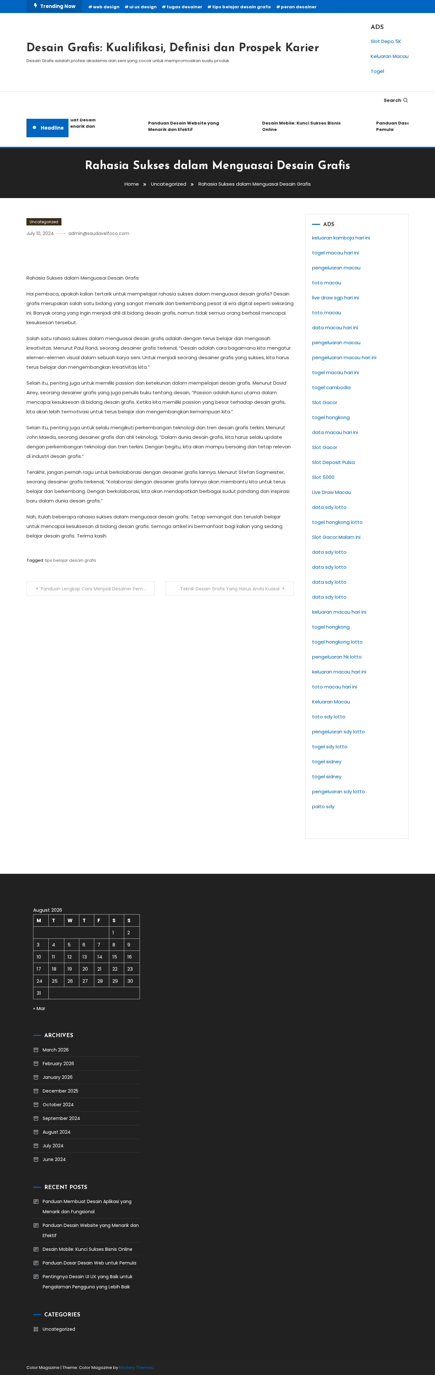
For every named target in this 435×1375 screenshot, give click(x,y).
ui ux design (143, 7)
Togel (377, 71)
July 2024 (53, 1146)
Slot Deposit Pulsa (333, 462)
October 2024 (58, 1104)
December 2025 (60, 1091)
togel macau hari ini (335, 372)
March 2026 (56, 1050)
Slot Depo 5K (386, 41)
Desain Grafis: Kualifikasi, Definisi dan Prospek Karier (172, 48)
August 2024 (57, 1132)
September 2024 (61, 1118)
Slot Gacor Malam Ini (336, 537)
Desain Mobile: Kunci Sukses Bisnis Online (294, 126)
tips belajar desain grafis (241, 7)
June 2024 (54, 1159)
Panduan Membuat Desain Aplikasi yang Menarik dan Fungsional (87, 1206)
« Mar (39, 1008)
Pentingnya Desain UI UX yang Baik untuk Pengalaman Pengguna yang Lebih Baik (87, 1281)
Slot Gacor (324, 402)
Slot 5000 (323, 477)
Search (392, 100)
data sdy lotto (329, 507)
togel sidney (326, 761)
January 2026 (58, 1077)
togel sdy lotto (329, 746)
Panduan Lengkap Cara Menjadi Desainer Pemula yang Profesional (98, 589)
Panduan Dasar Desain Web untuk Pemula (89, 1263)
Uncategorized (44, 221)
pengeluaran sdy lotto (338, 731)
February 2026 (58, 1063)
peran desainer (299, 7)
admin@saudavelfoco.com (98, 233)
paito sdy (323, 806)
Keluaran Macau (390, 56)
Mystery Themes (136, 1367)
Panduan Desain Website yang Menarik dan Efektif (176, 126)
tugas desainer (184, 7)
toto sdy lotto (329, 716)
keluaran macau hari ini (339, 671)
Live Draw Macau (331, 492)
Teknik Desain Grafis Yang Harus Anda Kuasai (230, 589)
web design (106, 7)
